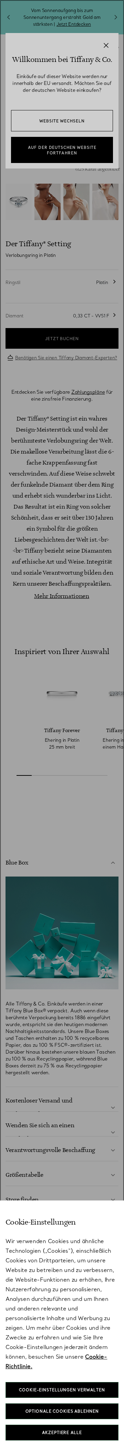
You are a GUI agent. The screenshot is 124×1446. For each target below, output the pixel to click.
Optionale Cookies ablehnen (62, 1411)
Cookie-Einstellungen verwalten (62, 1390)
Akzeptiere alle (62, 1432)
